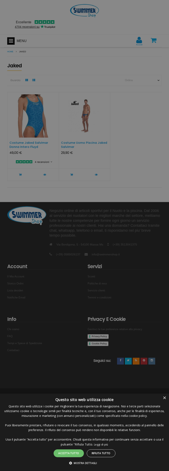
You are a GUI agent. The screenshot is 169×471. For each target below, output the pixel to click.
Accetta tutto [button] (68, 453)
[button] (84, 463)
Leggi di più (101, 444)
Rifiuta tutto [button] (101, 453)
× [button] (164, 398)
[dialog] (84, 432)
